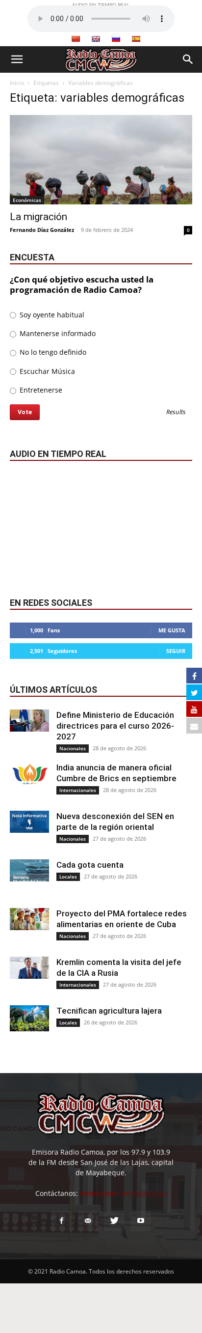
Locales (68, 876)
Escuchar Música (46, 371)
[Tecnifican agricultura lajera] (29, 1018)
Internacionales (77, 790)
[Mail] (88, 1221)
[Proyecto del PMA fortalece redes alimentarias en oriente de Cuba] (29, 919)
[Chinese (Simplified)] (75, 39)
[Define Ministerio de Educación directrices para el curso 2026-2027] (29, 720)
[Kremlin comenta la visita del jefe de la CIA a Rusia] (29, 968)
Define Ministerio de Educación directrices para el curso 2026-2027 (115, 725)
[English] (95, 39)
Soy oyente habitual (51, 314)
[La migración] (101, 159)
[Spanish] (135, 39)
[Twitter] (114, 1221)
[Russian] (115, 39)
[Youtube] (141, 1221)
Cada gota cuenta (90, 865)
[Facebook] (61, 1221)
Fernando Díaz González (42, 229)
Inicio (17, 83)
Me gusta (171, 630)
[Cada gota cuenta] (29, 870)
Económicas (27, 200)
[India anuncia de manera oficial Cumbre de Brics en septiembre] (29, 773)
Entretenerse (40, 390)
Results (176, 412)
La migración (38, 217)
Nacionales (72, 748)
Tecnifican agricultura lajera (109, 1011)
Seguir (175, 650)
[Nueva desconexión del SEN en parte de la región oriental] (29, 822)
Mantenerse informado (57, 333)
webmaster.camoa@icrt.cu (123, 1193)
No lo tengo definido (52, 352)
